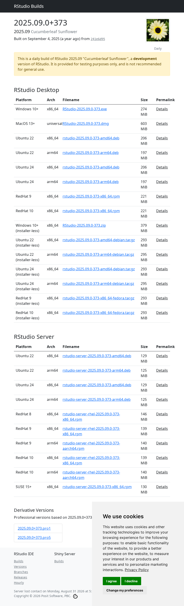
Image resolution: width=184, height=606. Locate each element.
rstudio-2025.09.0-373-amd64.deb (91, 138)
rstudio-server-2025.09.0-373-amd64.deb (97, 355)
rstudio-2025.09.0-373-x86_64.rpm (91, 196)
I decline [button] (131, 581)
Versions (20, 566)
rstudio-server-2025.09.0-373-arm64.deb (97, 370)
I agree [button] (111, 581)
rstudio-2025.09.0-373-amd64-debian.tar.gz (99, 239)
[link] (137, 570)
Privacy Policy (137, 570)
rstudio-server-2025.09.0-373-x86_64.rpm (97, 486)
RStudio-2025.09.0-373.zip (84, 225)
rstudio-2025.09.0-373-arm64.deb (91, 152)
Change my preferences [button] (124, 590)
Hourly (19, 582)
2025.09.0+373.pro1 (34, 528)
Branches (21, 572)
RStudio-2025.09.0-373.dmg (86, 123)
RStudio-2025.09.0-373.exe (85, 109)
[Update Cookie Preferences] (75, 596)
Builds (18, 561)
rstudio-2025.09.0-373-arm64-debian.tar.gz (98, 254)
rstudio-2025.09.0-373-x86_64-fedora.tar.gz (98, 298)
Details (162, 109)
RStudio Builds (29, 6)
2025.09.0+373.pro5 (34, 537)
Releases (20, 577)
